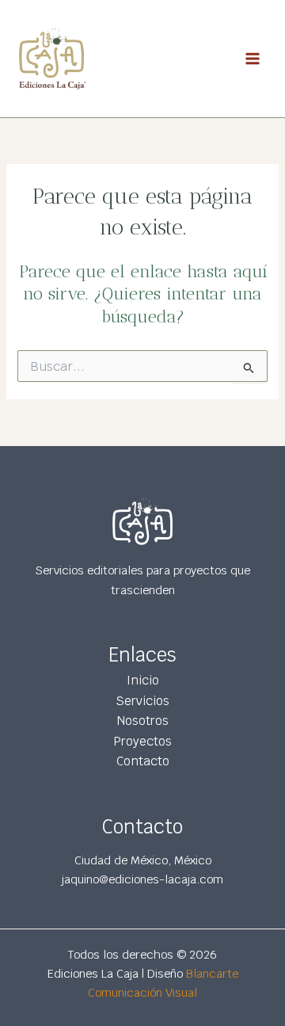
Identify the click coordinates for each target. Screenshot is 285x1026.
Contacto (142, 761)
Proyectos (143, 741)
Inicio (143, 680)
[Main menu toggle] (252, 58)
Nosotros (143, 720)
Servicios (142, 700)
